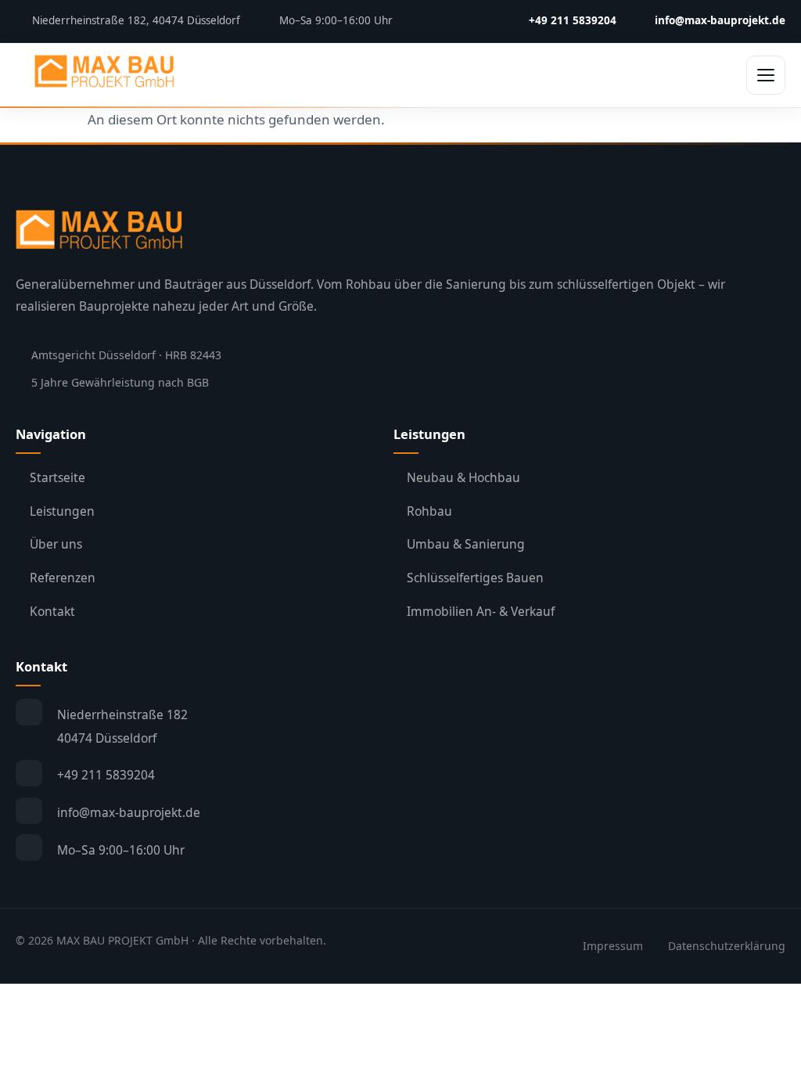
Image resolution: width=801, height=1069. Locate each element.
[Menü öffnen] (765, 75)
